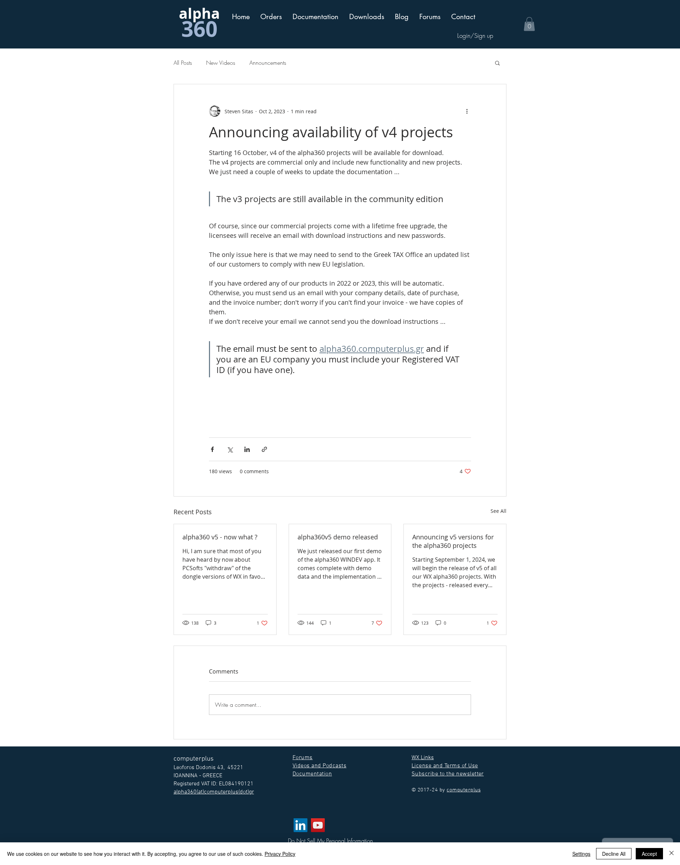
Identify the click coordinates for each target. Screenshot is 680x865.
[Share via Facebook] (212, 449)
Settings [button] (581, 853)
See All (498, 511)
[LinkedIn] (300, 825)
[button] (315, 17)
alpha (199, 13)
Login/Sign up (475, 35)
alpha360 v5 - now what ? (219, 537)
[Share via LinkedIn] (247, 449)
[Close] (671, 853)
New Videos (220, 63)
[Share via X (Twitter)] (229, 449)
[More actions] (467, 111)
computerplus (464, 790)
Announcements (267, 63)
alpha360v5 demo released (338, 537)
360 (199, 29)
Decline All (613, 853)
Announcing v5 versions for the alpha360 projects (453, 541)
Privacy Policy (280, 853)
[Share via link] (264, 449)
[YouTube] (318, 825)
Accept (649, 853)
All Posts (183, 63)
